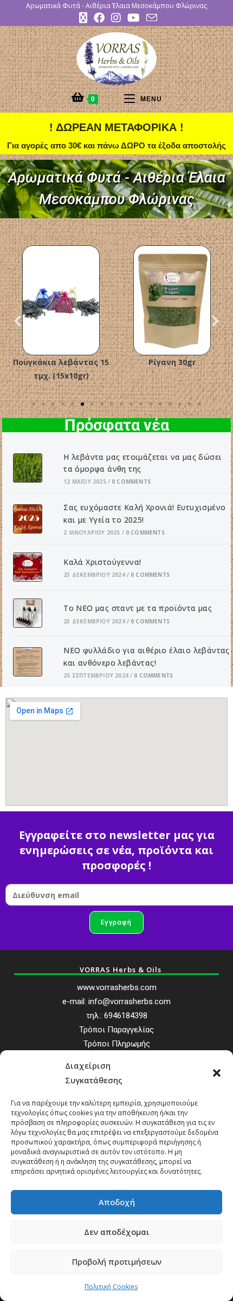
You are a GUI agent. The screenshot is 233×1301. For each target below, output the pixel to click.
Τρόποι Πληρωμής (116, 1044)
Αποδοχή (117, 1201)
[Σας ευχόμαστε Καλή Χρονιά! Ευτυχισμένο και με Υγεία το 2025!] (34, 519)
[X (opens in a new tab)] (83, 17)
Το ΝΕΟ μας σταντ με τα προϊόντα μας (137, 608)
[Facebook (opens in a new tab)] (99, 17)
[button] (216, 1073)
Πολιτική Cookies (111, 1286)
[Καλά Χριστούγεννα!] (34, 567)
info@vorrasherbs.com (129, 1001)
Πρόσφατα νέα (116, 425)
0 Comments (131, 481)
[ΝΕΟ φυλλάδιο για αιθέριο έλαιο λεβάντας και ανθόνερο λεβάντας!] (34, 661)
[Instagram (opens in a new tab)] (116, 17)
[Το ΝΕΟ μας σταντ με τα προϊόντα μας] (34, 613)
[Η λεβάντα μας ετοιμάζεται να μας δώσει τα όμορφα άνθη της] (34, 468)
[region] (116, 189)
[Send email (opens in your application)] (150, 17)
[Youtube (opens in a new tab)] (133, 17)
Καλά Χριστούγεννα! (102, 562)
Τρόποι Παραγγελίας (116, 1030)
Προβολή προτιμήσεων (116, 1261)
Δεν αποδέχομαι (117, 1231)
